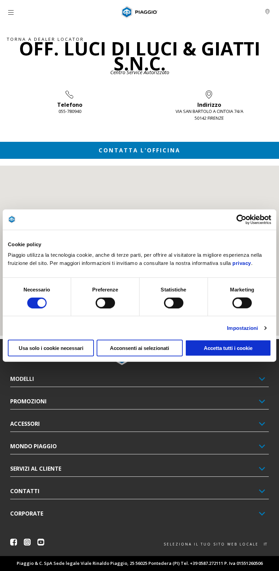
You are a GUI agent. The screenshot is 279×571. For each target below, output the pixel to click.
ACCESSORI (25, 423)
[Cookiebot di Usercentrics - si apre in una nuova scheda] (241, 219)
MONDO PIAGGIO (33, 446)
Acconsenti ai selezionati (139, 348)
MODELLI (22, 378)
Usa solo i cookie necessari (51, 348)
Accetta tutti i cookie (228, 348)
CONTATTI (24, 491)
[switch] (105, 302)
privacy (241, 263)
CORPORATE (26, 513)
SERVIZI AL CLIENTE (35, 468)
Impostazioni (242, 328)
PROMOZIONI (28, 401)
